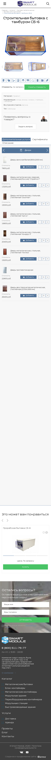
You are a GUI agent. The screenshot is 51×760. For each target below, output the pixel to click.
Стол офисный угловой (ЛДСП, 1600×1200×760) (24, 399)
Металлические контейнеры (21, 692)
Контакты (8, 736)
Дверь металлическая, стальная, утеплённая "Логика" (25, 252)
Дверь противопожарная (21, 270)
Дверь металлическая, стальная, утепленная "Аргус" (25, 215)
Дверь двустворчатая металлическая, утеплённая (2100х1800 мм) (27, 288)
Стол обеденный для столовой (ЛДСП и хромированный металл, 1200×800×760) (28, 344)
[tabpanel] (25, 325)
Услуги (6, 713)
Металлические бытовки (19, 684)
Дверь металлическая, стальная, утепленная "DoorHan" (25, 197)
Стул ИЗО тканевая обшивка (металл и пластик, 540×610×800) (27, 417)
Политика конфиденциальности (28, 747)
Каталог (7, 679)
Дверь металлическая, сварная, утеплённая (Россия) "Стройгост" (25, 178)
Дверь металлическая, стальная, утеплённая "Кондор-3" (25, 233)
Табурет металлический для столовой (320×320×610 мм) (27, 435)
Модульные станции (16, 703)
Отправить (25, 620)
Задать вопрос (25, 127)
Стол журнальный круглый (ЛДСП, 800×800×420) (25, 307)
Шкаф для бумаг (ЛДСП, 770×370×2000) (27, 491)
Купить (25, 567)
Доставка (10, 719)
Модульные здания (15, 696)
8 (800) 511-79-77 (14, 648)
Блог (5, 732)
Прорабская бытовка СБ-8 (17, 528)
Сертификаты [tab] (40, 139)
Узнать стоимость (37, 87)
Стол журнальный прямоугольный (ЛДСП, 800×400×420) (28, 325)
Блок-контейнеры (15, 688)
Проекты (7, 728)
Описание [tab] (8, 143)
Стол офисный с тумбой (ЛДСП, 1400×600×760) (24, 380)
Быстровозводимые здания (20, 707)
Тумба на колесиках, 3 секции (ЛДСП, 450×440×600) (27, 454)
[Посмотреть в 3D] (46, 532)
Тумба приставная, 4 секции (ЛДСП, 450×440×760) (26, 472)
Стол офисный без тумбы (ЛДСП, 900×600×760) (24, 362)
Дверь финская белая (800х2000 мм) (26, 160)
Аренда (9, 722)
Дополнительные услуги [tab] (16, 139)
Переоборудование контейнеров (23, 699)
